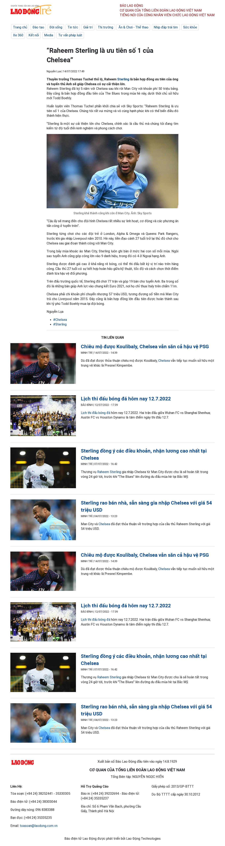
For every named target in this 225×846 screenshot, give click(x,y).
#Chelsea (60, 320)
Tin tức (73, 27)
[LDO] (43, 364)
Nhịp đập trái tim (166, 27)
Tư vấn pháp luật (70, 35)
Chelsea (164, 361)
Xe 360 (18, 35)
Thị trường (105, 27)
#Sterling (60, 324)
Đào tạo (38, 27)
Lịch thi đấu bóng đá (95, 413)
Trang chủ (20, 27)
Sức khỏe (190, 27)
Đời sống (55, 27)
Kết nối (33, 35)
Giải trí (88, 27)
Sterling (123, 79)
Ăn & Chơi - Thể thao (133, 27)
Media (48, 35)
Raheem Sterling (109, 472)
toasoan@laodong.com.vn (38, 826)
